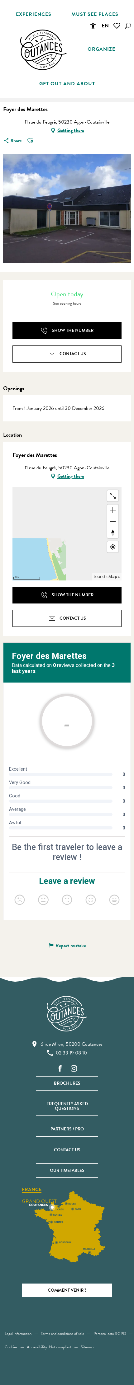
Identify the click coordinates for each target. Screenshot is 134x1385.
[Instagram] (74, 1069)
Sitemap (87, 1347)
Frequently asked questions (67, 1106)
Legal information (18, 1334)
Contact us (67, 1150)
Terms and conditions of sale (62, 1334)
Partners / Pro (67, 1129)
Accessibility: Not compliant (49, 1347)
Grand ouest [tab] (39, 1201)
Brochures (67, 1083)
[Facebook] (60, 1069)
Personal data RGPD (109, 1334)
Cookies (11, 1347)
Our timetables (67, 1170)
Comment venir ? (67, 1290)
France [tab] (31, 1190)
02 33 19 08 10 (71, 1053)
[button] (128, 26)
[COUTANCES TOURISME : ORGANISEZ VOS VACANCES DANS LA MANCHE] (43, 50)
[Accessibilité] (93, 26)
